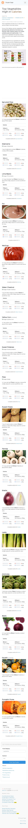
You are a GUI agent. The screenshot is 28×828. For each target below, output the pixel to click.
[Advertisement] (14, 83)
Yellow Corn (19, 341)
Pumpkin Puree (19, 736)
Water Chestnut (19, 312)
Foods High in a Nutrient (8, 797)
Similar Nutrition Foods (7, 800)
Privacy (24, 820)
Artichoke (19, 610)
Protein (5, 775)
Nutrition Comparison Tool (8, 799)
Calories (7, 768)
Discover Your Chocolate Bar (10, 813)
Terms (21, 820)
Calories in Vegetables (7, 17)
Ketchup (19, 282)
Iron (6, 772)
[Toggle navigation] (25, 2)
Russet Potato (19, 443)
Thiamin (6, 777)
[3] (22, 67)
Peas (19, 401)
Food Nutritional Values (8, 796)
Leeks (19, 568)
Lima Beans (19, 198)
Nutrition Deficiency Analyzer (9, 811)
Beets (19, 652)
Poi (19, 240)
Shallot (19, 527)
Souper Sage (9, 2)
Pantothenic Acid (8, 770)
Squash (19, 694)
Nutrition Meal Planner (7, 810)
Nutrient (4, 755)
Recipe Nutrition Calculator (8, 808)
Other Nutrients (6, 19)
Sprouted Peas (19, 138)
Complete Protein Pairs (9, 802)
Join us (4, 790)
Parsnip (19, 485)
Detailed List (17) (19, 17)
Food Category (6, 748)
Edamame (19, 168)
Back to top (23, 823)
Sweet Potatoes (19, 371)
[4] (23, 67)
